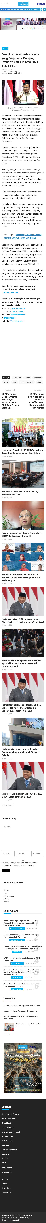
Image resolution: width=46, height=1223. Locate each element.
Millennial (6, 1154)
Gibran (27, 378)
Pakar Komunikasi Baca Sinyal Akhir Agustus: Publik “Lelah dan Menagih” (20, 9)
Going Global (7, 1136)
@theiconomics (16, 311)
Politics (5, 48)
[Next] (9, 1034)
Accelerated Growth (17, 928)
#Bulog (6, 899)
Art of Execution (17, 977)
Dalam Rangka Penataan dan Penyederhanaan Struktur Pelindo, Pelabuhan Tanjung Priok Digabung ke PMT (23, 972)
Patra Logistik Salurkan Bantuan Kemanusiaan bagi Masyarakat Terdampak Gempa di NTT (23, 947)
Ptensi (39, 382)
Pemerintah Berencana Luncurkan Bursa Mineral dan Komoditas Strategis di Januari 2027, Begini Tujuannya (21, 708)
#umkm (6, 890)
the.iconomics (18, 308)
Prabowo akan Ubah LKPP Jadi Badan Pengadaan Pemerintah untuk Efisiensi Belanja (20, 752)
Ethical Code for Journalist (11, 1220)
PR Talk (5, 1163)
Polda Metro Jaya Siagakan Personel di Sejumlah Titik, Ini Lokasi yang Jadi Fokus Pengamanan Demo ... (21, 923)
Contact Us (6, 1193)
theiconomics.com (10, 292)
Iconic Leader (7, 1141)
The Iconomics (16, 321)
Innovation (6, 1145)
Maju (14, 382)
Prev (5, 805)
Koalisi (6, 382)
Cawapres (17, 378)
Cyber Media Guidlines (9, 1218)
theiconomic (9, 318)
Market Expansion (17, 963)
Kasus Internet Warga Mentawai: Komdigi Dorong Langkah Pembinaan (20, 936)
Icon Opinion (7, 1167)
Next (10, 805)
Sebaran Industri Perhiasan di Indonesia (20, 1011)
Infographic (7, 1172)
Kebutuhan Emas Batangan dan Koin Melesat (22, 1006)
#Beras (6, 902)
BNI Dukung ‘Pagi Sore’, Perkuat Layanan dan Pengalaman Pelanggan (22, 985)
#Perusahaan (9, 896)
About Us (5, 1179)
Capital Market (8, 1128)
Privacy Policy (24, 1218)
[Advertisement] (23, 349)
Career (5, 1184)
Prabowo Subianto (26, 382)
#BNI (6, 893)
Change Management (11, 1132)
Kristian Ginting (11, 71)
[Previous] (5, 1034)
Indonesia (37, 378)
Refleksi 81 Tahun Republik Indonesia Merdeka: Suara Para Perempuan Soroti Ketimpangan (21, 577)
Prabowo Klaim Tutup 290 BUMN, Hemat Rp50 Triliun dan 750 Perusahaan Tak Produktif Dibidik (21, 663)
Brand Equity (17, 951)
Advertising (6, 1188)
